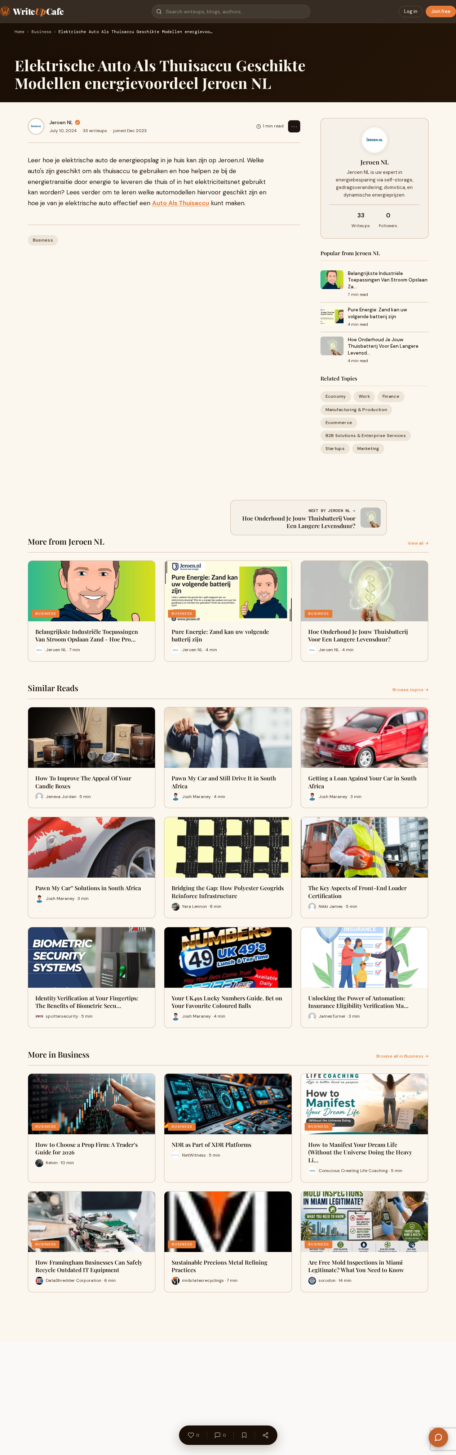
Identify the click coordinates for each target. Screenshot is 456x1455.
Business (41, 32)
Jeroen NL (61, 122)
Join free (441, 11)
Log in (410, 11)
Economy (336, 396)
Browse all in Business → (402, 1056)
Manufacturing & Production (357, 410)
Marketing (368, 448)
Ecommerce (339, 422)
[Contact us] (438, 1437)
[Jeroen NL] (36, 126)
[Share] (265, 1435)
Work (364, 396)
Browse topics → (411, 690)
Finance (390, 396)
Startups (335, 448)
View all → (418, 543)
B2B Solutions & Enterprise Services (366, 435)
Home (19, 32)
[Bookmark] (244, 1435)
